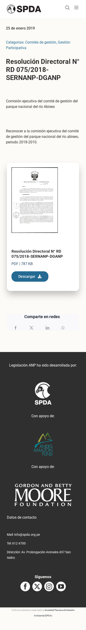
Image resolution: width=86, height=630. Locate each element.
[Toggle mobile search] (67, 7)
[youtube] (61, 586)
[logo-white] (43, 485)
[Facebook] (15, 328)
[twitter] (37, 586)
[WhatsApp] (63, 328)
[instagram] (49, 586)
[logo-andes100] (43, 434)
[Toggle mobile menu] (76, 7)
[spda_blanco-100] (43, 384)
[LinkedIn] (47, 328)
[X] (31, 328)
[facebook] (25, 586)
